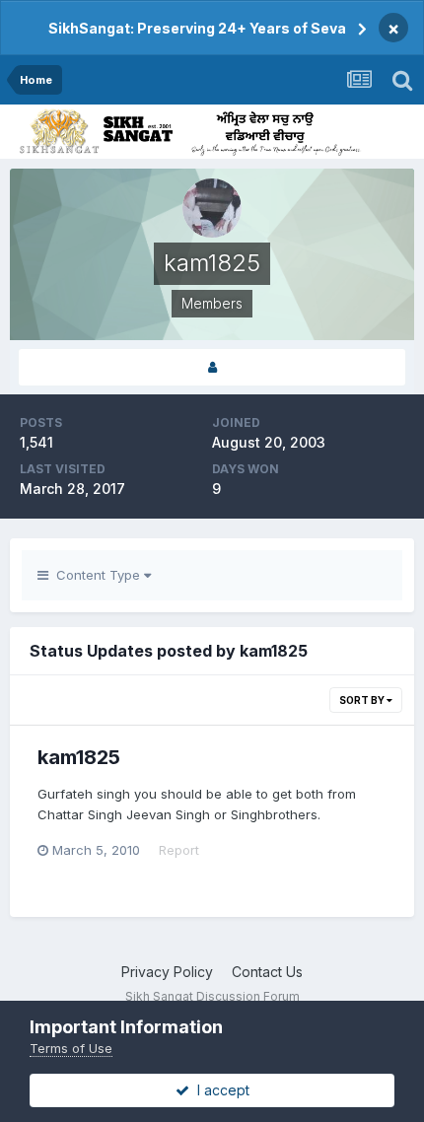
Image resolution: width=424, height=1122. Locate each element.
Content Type (96, 575)
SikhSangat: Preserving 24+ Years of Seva (197, 28)
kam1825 (78, 757)
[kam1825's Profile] (212, 367)
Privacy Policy (167, 971)
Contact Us (267, 971)
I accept (219, 1090)
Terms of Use (71, 1048)
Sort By (363, 700)
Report (179, 850)
